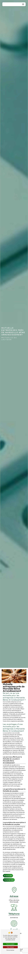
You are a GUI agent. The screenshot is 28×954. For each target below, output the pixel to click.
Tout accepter (10, 944)
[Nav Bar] (23, 4)
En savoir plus (8, 875)
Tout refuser (10, 947)
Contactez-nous (9, 880)
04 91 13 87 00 (14, 917)
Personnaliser (10, 950)
